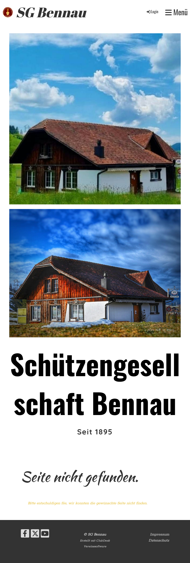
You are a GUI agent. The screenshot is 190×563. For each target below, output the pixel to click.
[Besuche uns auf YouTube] (45, 535)
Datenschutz (159, 540)
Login (154, 11)
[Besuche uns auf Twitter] (35, 535)
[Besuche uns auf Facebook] (25, 535)
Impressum (159, 534)
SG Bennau (51, 12)
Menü (180, 12)
